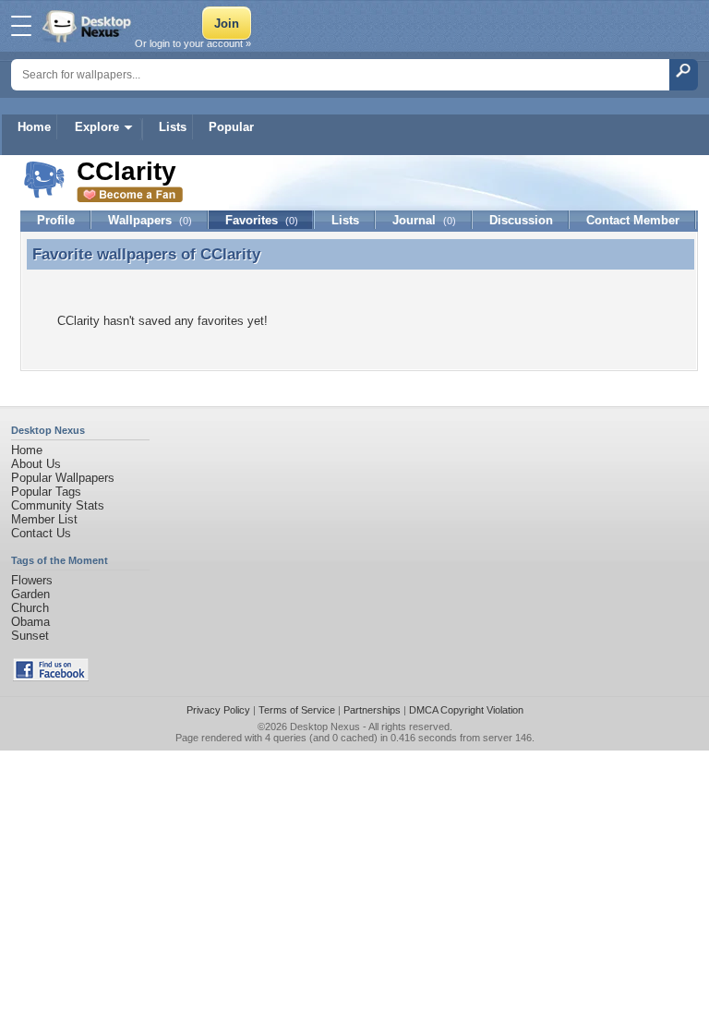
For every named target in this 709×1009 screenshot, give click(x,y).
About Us (36, 464)
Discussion (521, 220)
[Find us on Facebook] (51, 677)
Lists (172, 127)
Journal (424, 220)
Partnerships (372, 709)
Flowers (32, 580)
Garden (30, 594)
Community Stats (57, 505)
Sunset (30, 636)
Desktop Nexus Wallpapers (88, 26)
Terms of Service (296, 709)
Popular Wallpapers (62, 478)
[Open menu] (21, 26)
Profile (56, 220)
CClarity (230, 254)
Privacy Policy (218, 709)
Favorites (261, 220)
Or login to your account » (193, 43)
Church (30, 608)
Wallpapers (150, 220)
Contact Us (41, 533)
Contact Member (632, 220)
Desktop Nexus (325, 726)
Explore (97, 127)
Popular (231, 127)
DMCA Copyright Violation (466, 709)
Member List (44, 519)
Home (34, 127)
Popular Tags (46, 491)
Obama (30, 622)
